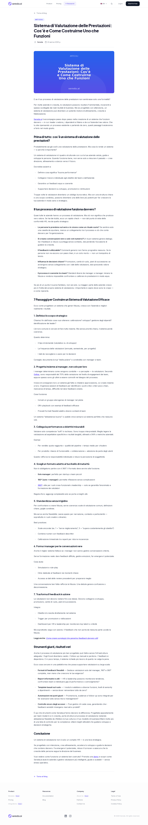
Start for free (132, 4)
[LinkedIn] (66, 816)
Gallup (36, 374)
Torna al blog (42, 13)
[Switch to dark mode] (112, 4)
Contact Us (81, 804)
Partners (80, 800)
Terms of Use (116, 796)
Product (49, 4)
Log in (120, 4)
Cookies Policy (116, 804)
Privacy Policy (116, 800)
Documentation (48, 796)
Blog (44, 800)
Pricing (58, 4)
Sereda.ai (38, 119)
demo (96, 756)
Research (69, 4)
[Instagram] (70, 816)
